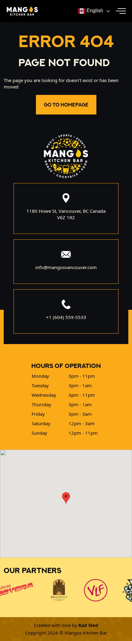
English (94, 10)
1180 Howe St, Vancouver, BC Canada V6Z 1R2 (66, 214)
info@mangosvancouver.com (66, 267)
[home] (21, 10)
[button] (121, 11)
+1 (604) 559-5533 (66, 317)
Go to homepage (66, 104)
